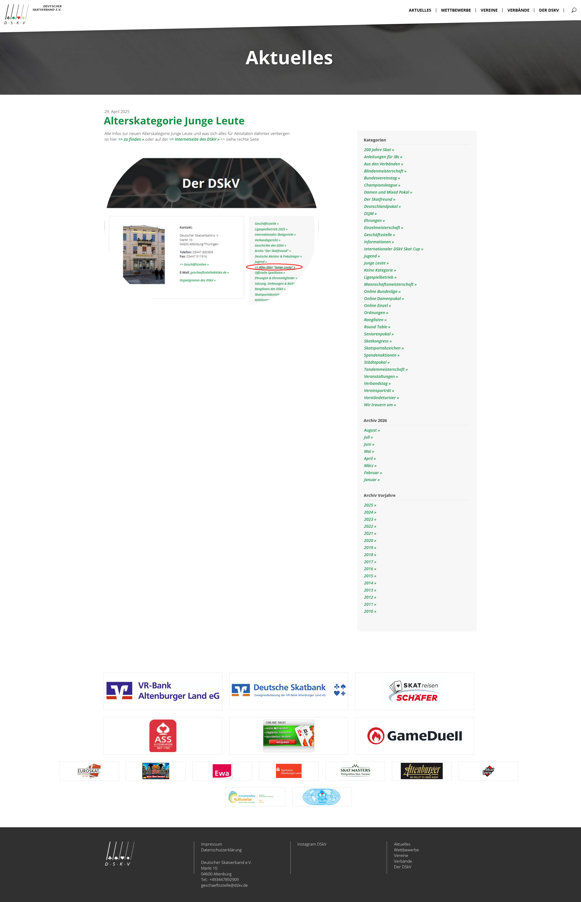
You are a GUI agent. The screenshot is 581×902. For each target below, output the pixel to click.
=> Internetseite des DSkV (192, 139)
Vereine (401, 855)
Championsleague (381, 185)
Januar (370, 479)
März (368, 465)
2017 (368, 561)
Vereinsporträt (378, 390)
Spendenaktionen (380, 355)
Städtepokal (375, 362)
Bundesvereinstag (381, 178)
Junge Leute (375, 263)
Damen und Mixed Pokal (387, 192)
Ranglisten (374, 319)
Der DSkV (402, 866)
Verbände (403, 861)
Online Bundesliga (381, 291)
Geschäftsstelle (378, 234)
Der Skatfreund (378, 199)
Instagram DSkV (312, 844)
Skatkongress (377, 341)
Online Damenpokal (383, 298)
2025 (368, 505)
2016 (368, 568)
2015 (368, 576)
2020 (368, 540)
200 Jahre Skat (378, 149)
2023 (368, 519)
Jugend (371, 256)
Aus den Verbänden (382, 164)
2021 (368, 533)
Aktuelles (402, 844)
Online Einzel (376, 305)
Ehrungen (373, 220)
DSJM (369, 213)
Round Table (376, 327)
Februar (371, 472)
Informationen (378, 241)
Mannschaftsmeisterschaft (389, 284)
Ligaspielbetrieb (379, 277)
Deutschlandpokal (381, 206)
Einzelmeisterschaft (382, 227)
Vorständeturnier (380, 397)
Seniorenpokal (378, 334)
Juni (367, 444)
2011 (368, 604)
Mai (367, 451)
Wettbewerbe (406, 850)
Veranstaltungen (380, 376)
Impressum (211, 844)
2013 (368, 590)
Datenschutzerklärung (221, 850)
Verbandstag (376, 383)
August (370, 430)
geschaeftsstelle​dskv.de (224, 885)
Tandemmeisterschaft (385, 369)
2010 (368, 611)
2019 (368, 547)
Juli (367, 437)
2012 (368, 597)
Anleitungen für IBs (382, 156)
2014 (368, 583)
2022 (368, 526)
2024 (368, 512)
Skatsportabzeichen (383, 348)
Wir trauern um (379, 404)
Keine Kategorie (379, 270)
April (368, 458)
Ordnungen (375, 312)
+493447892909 (224, 879)
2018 (368, 554)
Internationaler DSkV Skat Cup (392, 249)
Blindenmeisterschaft (384, 171)
